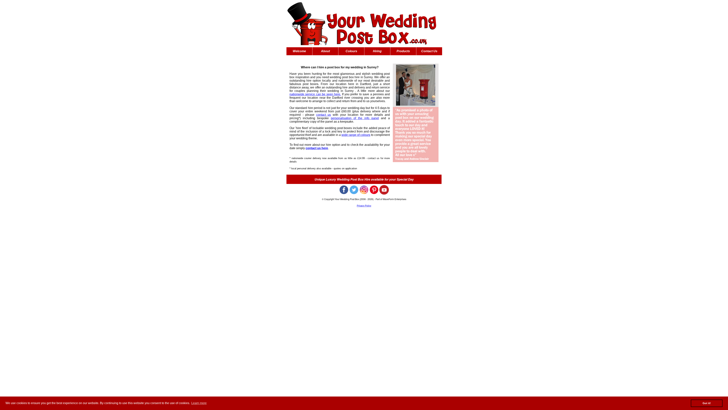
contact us (323, 114)
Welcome (299, 51)
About (325, 51)
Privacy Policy (364, 205)
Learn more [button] (199, 403)
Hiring (377, 51)
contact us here (317, 148)
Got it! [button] (707, 403)
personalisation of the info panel (355, 118)
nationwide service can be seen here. (315, 94)
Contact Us (429, 51)
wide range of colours (355, 134)
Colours (351, 51)
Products (403, 51)
